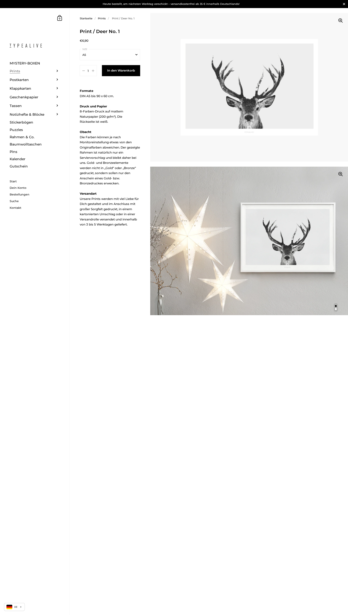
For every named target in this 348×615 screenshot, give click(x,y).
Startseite (86, 18)
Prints (102, 18)
